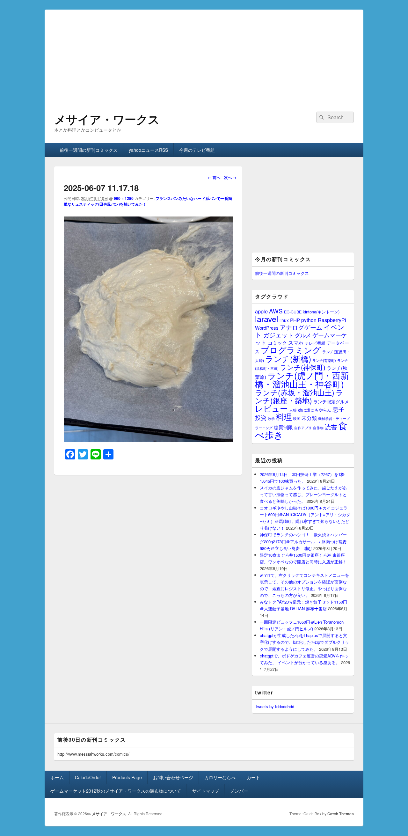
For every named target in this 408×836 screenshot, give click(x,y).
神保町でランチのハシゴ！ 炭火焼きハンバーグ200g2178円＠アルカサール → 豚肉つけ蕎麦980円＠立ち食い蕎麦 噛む (303, 541)
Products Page (127, 777)
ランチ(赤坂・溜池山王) (294, 392)
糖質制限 (283, 427)
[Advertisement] (204, 54)
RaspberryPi (332, 320)
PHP (295, 320)
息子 (338, 409)
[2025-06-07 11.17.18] (148, 440)
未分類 (309, 417)
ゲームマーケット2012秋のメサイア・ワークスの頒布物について (115, 791)
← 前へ (214, 177)
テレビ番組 (315, 343)
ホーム (57, 777)
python (309, 319)
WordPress (267, 327)
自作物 (318, 427)
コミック (277, 342)
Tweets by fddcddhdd (274, 706)
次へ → (230, 177)
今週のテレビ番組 (197, 150)
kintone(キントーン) (321, 312)
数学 (271, 418)
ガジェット (278, 334)
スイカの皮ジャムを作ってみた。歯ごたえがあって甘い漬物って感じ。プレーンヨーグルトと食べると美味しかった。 (303, 494)
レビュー (271, 408)
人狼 (293, 410)
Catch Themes (340, 814)
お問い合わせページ (173, 777)
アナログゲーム (301, 327)
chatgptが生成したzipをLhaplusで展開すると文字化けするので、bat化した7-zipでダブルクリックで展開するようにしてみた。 (304, 642)
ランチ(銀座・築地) (299, 396)
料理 (284, 416)
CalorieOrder (88, 777)
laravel (266, 318)
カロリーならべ (220, 777)
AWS (276, 310)
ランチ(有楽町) (324, 360)
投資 (260, 418)
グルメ (303, 335)
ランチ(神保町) (302, 367)
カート (253, 777)
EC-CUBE (293, 312)
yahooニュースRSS (148, 150)
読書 (331, 426)
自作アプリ (303, 427)
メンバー (239, 791)
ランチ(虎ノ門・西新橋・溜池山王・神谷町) (302, 379)
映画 (296, 418)
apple (261, 311)
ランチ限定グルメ (331, 401)
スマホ (295, 342)
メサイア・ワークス (107, 119)
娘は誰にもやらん (314, 410)
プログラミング (291, 350)
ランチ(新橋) (288, 358)
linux (284, 320)
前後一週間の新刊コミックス (89, 150)
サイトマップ (205, 791)
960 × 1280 (124, 198)
